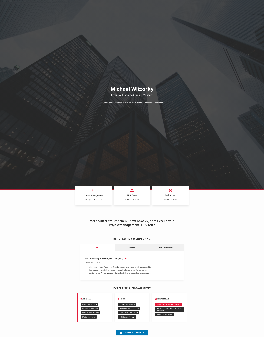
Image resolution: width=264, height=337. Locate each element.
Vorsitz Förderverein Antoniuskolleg (169, 304)
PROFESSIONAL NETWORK (133, 333)
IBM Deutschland (166, 247)
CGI (97, 247)
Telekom (132, 247)
